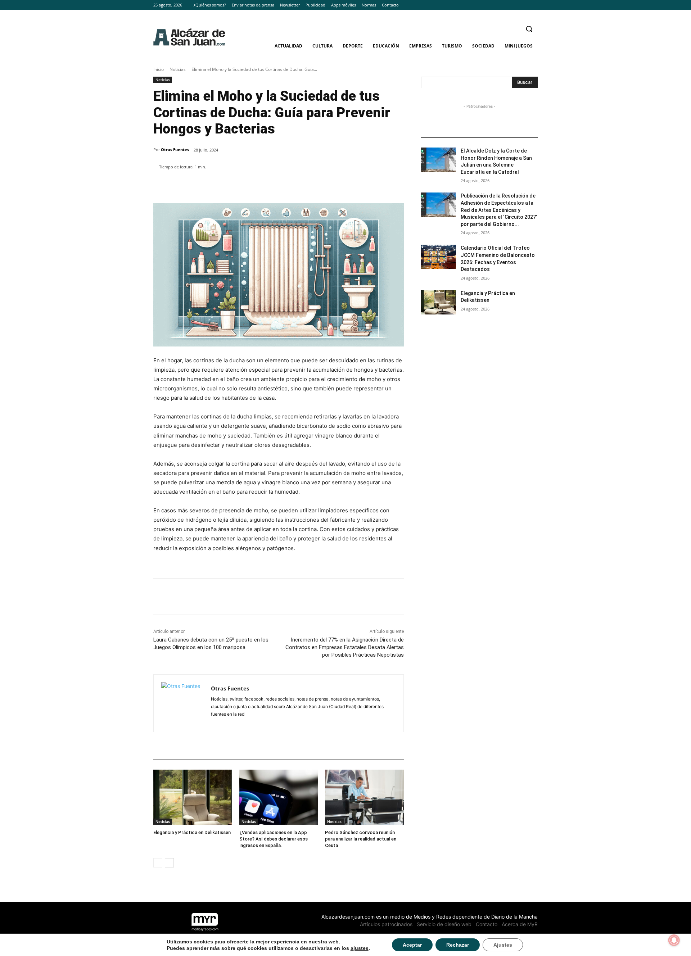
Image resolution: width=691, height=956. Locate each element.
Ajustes (502, 945)
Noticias (178, 69)
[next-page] (169, 862)
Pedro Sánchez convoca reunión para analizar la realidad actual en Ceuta (360, 839)
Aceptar (412, 945)
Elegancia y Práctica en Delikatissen (192, 832)
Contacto (486, 924)
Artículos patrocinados (386, 924)
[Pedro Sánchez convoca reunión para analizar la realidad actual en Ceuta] (364, 797)
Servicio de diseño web (444, 924)
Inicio (158, 69)
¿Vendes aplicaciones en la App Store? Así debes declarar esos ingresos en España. (273, 839)
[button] (529, 28)
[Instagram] (523, 5)
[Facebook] (514, 5)
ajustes (360, 948)
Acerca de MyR (520, 924)
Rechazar (457, 945)
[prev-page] (157, 862)
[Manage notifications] (674, 940)
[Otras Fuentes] (182, 703)
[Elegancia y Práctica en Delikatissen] (192, 797)
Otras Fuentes (175, 149)
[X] (533, 5)
